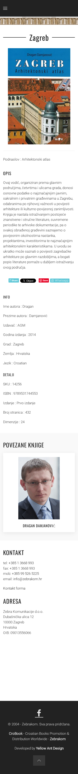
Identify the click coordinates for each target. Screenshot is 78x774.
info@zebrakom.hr (27, 579)
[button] (5, 8)
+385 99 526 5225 (25, 573)
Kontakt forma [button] (14, 588)
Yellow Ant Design (50, 748)
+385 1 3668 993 (21, 563)
